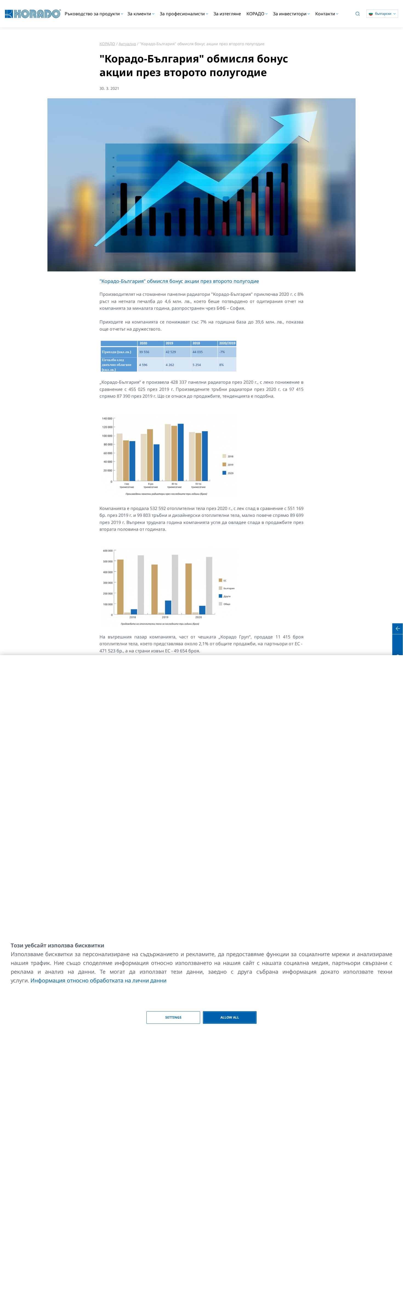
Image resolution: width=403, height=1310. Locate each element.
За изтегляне (227, 14)
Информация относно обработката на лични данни (98, 980)
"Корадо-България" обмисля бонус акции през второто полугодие (179, 281)
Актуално (127, 43)
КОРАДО (107, 43)
